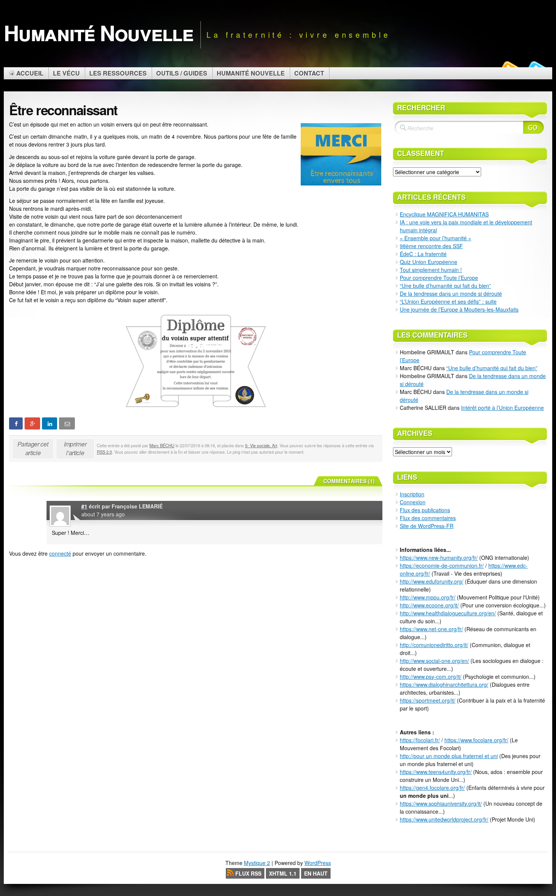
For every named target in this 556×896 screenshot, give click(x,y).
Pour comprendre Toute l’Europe (439, 277)
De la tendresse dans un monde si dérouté (451, 293)
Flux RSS (248, 873)
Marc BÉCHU (161, 445)
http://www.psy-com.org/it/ (430, 676)
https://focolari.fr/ (420, 740)
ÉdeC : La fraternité (423, 254)
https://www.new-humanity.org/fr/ (439, 557)
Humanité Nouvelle (98, 32)
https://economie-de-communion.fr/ (442, 565)
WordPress (317, 863)
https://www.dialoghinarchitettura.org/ (444, 684)
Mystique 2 (257, 863)
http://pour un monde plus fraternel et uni (449, 756)
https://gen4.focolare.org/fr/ (432, 787)
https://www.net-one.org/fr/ (431, 629)
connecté (60, 553)
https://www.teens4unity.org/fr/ (436, 772)
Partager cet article (32, 448)
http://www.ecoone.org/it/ (429, 605)
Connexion (413, 502)
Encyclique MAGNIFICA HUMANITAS (444, 214)
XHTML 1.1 (283, 873)
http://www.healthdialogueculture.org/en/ (448, 613)
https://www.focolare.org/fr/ (476, 740)
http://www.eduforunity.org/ (431, 581)
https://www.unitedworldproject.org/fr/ (444, 819)
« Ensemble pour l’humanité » (435, 238)
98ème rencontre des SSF (431, 246)
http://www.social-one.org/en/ (434, 660)
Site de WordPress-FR (426, 526)
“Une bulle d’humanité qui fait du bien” (445, 285)
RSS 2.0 (104, 452)
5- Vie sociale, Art (261, 445)
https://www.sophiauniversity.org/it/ (441, 803)
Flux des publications (425, 510)
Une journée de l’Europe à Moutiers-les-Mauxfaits (459, 309)
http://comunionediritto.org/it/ (434, 645)
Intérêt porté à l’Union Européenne (502, 407)
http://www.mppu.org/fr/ (427, 597)
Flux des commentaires (428, 518)
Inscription (412, 494)
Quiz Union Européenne (428, 262)
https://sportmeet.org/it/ (427, 700)
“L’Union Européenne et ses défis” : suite (448, 301)
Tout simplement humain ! (431, 269)
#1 (84, 506)
